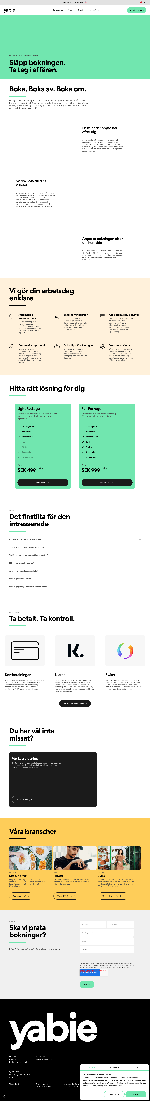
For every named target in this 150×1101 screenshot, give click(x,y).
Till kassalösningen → (25, 799)
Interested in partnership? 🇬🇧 (75, 2)
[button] (142, 2)
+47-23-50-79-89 (71, 1086)
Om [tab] (137, 1067)
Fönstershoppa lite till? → (113, 896)
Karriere (12, 1059)
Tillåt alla (136, 1094)
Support (92, 10)
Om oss (12, 1056)
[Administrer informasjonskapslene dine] (4, 1096)
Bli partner (40, 1056)
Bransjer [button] (81, 10)
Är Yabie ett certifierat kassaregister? (25, 540)
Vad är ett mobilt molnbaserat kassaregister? (28, 555)
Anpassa (113, 1094)
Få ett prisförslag (43, 482)
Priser (70, 10)
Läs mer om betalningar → (75, 704)
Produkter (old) (15, 55)
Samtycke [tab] (92, 1067)
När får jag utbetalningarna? (21, 563)
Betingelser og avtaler (19, 1062)
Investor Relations (44, 1059)
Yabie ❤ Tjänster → (66, 896)
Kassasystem (58, 10)
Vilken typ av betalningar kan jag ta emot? (27, 547)
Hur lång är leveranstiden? (20, 579)
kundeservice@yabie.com (73, 1084)
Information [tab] (114, 1067)
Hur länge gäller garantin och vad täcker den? (28, 587)
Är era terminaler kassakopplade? (23, 571)
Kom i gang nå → (137, 10)
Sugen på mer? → (21, 896)
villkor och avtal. (124, 967)
